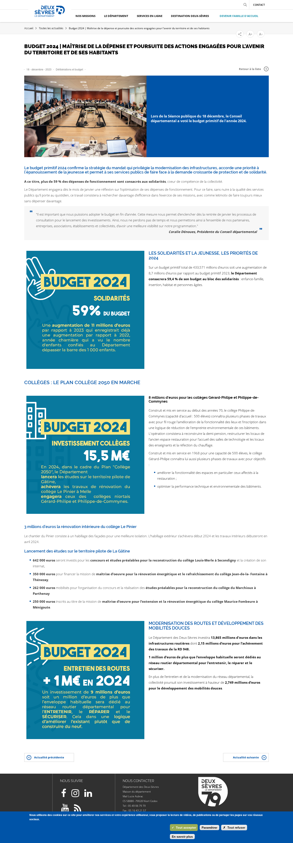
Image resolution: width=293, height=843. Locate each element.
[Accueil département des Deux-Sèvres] (49, 16)
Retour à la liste (250, 69)
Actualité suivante (246, 757)
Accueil (28, 28)
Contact (259, 5)
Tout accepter (184, 827)
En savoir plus (182, 836)
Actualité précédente (49, 757)
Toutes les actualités (51, 28)
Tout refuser (234, 827)
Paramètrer (209, 827)
